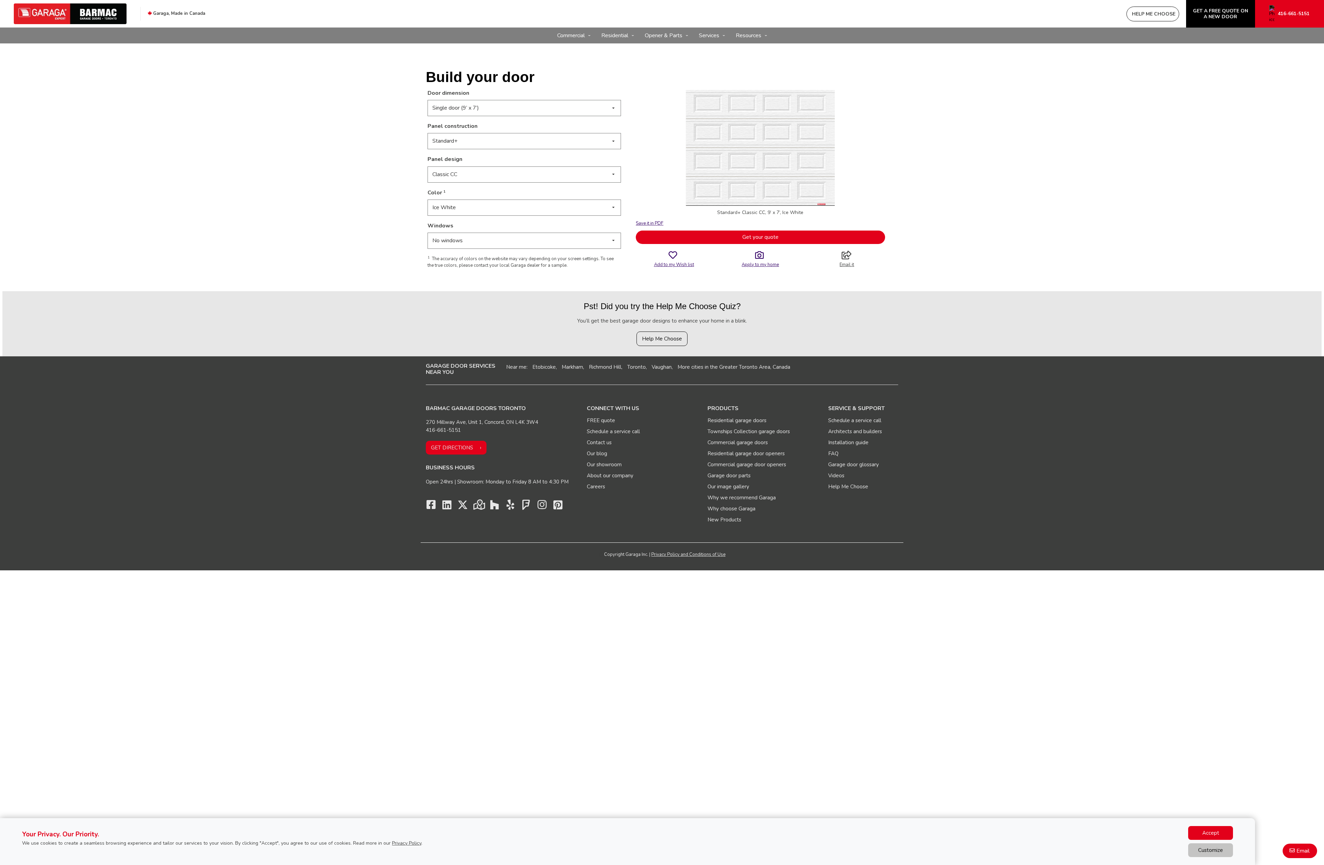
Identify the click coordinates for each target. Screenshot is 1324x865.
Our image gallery (728, 486)
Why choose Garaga (731, 508)
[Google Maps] (478, 506)
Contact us (599, 442)
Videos (836, 475)
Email (1303, 851)
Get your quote (760, 237)
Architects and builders (855, 431)
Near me (516, 367)
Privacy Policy (406, 843)
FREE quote (601, 420)
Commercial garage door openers (747, 464)
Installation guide (848, 442)
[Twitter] (463, 506)
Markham (572, 367)
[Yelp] (510, 506)
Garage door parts (729, 475)
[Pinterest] (558, 506)
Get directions (452, 447)
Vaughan (662, 367)
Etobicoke (544, 367)
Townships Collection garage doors (749, 431)
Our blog (597, 453)
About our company (610, 475)
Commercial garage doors (738, 442)
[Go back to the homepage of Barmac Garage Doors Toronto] (70, 13)
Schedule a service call (613, 431)
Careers (596, 486)
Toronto (636, 367)
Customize (1210, 850)
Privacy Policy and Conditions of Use (688, 554)
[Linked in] (447, 506)
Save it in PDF (649, 223)
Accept (1210, 833)
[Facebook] (431, 506)
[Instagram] (542, 506)
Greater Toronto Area (744, 367)
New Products (724, 519)
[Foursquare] (526, 506)
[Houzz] (494, 506)
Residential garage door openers (746, 453)
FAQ (833, 453)
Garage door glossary (853, 464)
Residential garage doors (737, 420)
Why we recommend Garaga (742, 497)
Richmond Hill (605, 367)
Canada (781, 367)
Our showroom (604, 464)
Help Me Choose (662, 338)
